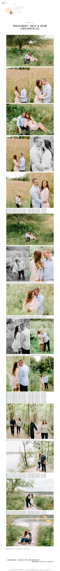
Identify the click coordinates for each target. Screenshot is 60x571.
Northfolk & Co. (48, 569)
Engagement (13, 548)
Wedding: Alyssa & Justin (42, 562)
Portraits (28, 548)
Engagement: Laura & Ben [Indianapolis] (24, 560)
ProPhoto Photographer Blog (31, 569)
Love (24, 548)
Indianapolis (19, 548)
